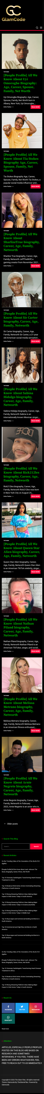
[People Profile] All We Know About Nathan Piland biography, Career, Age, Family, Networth (20, 627)
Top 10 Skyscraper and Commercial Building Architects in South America (21, 920)
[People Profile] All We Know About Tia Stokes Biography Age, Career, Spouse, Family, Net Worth (21, 163)
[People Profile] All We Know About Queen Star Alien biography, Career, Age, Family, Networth (22, 550)
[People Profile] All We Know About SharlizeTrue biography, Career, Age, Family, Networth (22, 242)
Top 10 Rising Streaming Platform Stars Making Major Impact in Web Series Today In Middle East (19, 912)
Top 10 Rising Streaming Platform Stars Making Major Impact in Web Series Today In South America (19, 895)
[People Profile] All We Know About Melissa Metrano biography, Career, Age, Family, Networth (20, 707)
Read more (5, 1029)
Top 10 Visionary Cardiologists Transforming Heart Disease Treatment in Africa (21, 879)
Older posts (12, 824)
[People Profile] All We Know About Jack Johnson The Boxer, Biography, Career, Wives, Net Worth (19, 871)
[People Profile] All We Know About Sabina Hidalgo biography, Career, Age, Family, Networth (20, 397)
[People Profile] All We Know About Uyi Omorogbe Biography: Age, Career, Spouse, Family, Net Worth (20, 83)
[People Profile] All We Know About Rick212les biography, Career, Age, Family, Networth (21, 474)
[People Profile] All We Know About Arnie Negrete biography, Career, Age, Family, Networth (20, 786)
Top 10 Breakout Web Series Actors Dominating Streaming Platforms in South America (21, 887)
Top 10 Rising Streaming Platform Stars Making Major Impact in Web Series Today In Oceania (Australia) (19, 903)
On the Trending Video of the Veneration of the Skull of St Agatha (21, 862)
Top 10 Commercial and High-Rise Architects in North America (19, 928)
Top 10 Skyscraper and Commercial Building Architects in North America (21, 936)
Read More (35, 107)
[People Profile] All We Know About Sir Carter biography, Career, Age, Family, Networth (21, 320)
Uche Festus (7, 107)
